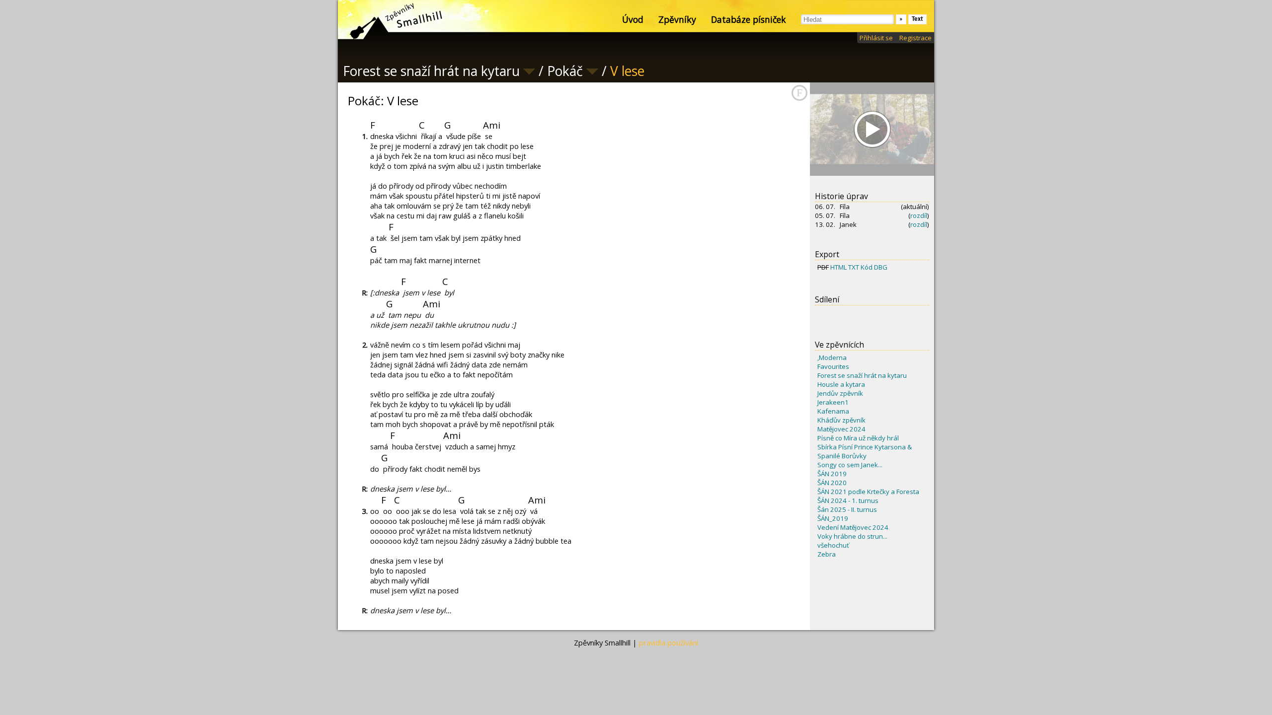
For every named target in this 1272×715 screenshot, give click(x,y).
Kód (867, 267)
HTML (838, 267)
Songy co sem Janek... (849, 464)
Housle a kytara (841, 384)
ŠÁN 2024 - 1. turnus (847, 500)
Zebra (826, 554)
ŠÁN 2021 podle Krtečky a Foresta (868, 491)
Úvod (632, 19)
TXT (853, 267)
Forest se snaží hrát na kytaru (862, 375)
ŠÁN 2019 (832, 473)
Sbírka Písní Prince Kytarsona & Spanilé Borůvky (864, 451)
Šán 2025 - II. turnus (847, 509)
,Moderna (832, 357)
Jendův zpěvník (840, 393)
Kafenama (833, 411)
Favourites (833, 366)
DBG (880, 267)
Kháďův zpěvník (841, 420)
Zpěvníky (677, 19)
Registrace (915, 37)
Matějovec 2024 (841, 429)
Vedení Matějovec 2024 (852, 527)
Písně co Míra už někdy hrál (858, 437)
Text (917, 19)
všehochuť (833, 545)
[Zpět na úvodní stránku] (387, 20)
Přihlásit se (876, 37)
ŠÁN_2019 (832, 518)
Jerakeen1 (833, 402)
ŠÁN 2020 (832, 482)
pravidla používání (668, 642)
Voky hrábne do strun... (852, 536)
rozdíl (918, 215)
